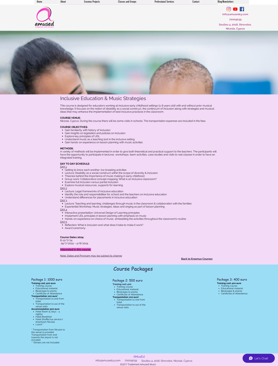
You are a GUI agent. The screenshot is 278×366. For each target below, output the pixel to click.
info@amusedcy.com (235, 14)
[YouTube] (235, 9)
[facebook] (242, 9)
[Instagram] (229, 9)
